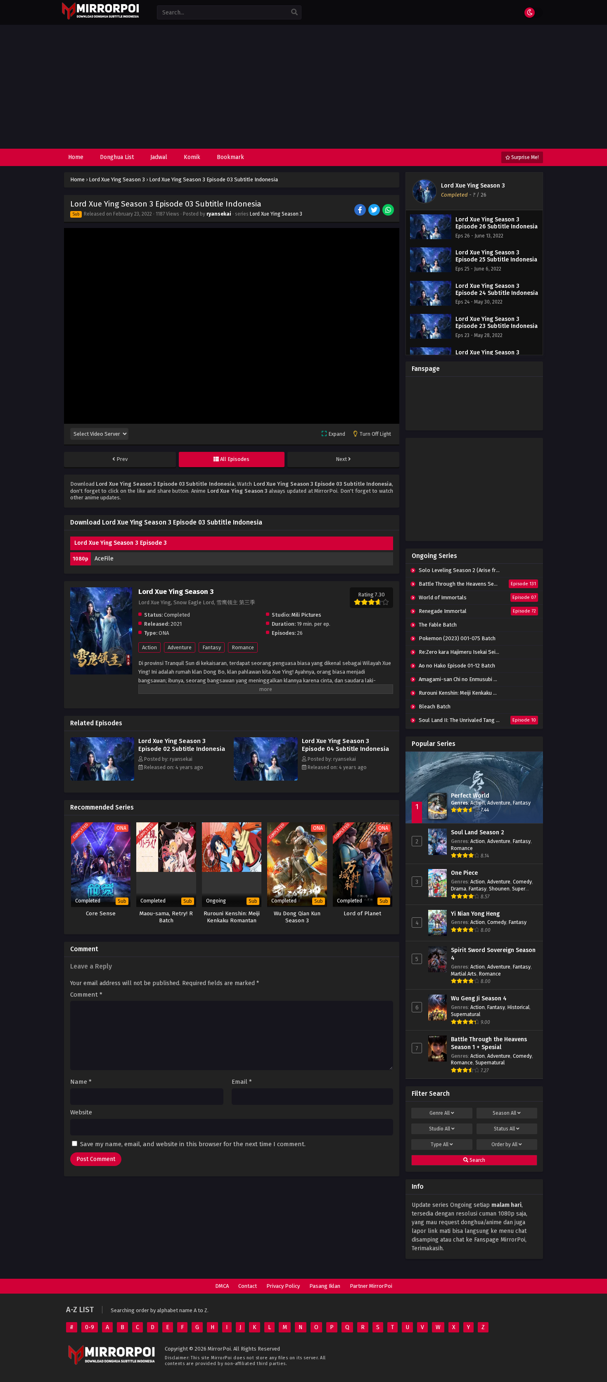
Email (242, 1081)
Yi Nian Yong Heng (475, 913)
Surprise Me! (524, 157)
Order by (504, 1144)
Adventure (180, 647)
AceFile (104, 558)
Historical (518, 1007)
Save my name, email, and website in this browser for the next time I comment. (193, 1144)
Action (149, 647)
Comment (86, 994)
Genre (439, 1113)
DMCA (222, 1286)
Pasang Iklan (324, 1286)
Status (504, 1129)
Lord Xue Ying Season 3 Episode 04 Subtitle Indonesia (345, 745)
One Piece (464, 872)
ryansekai (218, 214)
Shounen (499, 889)
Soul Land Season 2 (477, 832)
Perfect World (470, 795)
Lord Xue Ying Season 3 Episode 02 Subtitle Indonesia (181, 745)
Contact (247, 1286)
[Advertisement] (303, 87)
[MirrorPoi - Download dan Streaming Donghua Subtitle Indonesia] (100, 18)
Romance (243, 647)
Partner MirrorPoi (371, 1286)
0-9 (89, 1327)
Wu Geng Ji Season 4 (479, 998)
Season (504, 1113)
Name (81, 1081)
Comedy (522, 882)
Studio (439, 1129)
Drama (458, 889)
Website (81, 1112)
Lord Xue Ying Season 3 (276, 214)
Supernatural (465, 1014)
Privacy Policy (283, 1286)
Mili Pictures (306, 615)
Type (439, 1144)
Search (476, 1160)
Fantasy (211, 647)
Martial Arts (464, 974)
